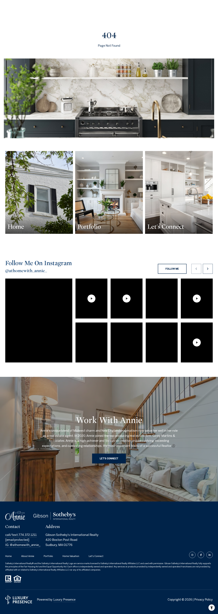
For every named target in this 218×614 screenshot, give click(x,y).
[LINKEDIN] (209, 555)
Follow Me (172, 269)
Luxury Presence (64, 599)
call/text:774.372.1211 (21, 534)
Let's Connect (96, 556)
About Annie (27, 556)
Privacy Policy (203, 599)
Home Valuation (71, 556)
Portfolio (48, 556)
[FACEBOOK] (201, 555)
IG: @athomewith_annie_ (22, 545)
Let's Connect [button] (109, 458)
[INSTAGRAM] (192, 555)
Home (8, 556)
